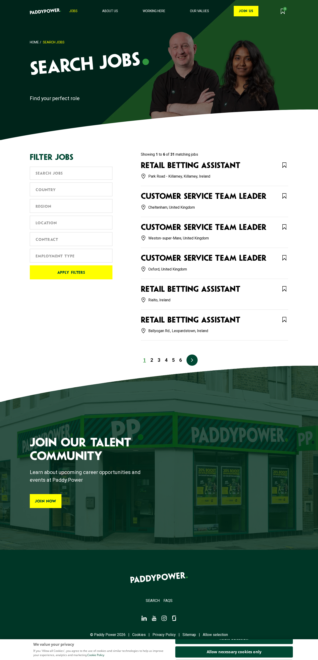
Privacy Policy (164, 635)
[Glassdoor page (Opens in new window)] (174, 618)
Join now (45, 501)
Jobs (73, 11)
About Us (110, 11)
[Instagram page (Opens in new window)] (164, 618)
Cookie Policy (95, 655)
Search (153, 600)
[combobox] (71, 189)
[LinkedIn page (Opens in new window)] (144, 618)
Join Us (246, 11)
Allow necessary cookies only (234, 651)
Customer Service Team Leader (204, 196)
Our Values (199, 11)
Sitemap (189, 635)
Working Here (154, 11)
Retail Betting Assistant (190, 165)
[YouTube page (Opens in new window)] (154, 618)
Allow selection (215, 635)
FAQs (168, 600)
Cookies (139, 635)
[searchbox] (71, 189)
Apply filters (71, 272)
